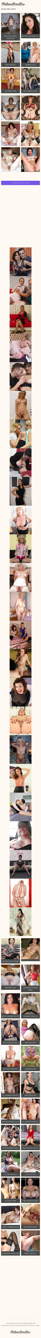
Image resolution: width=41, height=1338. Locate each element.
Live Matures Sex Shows (20, 183)
